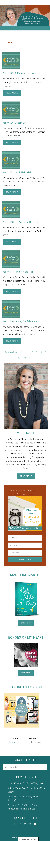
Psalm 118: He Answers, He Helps (20, 222)
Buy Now (26, 623)
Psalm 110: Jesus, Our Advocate (19, 321)
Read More (12, 93)
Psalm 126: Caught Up (14, 122)
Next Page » (28, 358)
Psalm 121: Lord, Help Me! (16, 172)
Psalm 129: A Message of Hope (19, 73)
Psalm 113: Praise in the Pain (18, 271)
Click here (13, 742)
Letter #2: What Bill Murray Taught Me (25, 783)
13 (19, 358)
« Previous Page (11, 352)
